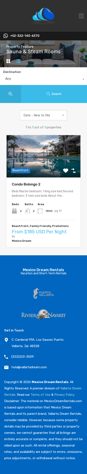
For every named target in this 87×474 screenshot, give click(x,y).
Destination (12, 72)
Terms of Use (40, 395)
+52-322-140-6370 (24, 36)
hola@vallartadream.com (29, 367)
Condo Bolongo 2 (26, 184)
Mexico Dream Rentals (43, 270)
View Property (43, 169)
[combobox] (43, 80)
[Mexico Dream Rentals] (43, 27)
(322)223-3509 (22, 357)
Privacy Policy (64, 395)
